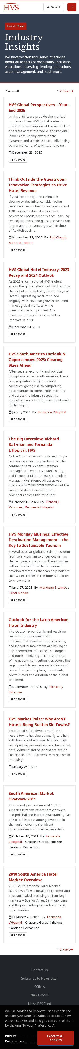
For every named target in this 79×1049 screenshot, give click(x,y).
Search (56, 7)
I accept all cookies (55, 1038)
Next (66, 91)
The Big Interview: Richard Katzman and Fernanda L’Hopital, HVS (34, 444)
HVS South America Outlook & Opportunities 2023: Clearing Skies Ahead (37, 359)
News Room (39, 995)
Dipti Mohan (18, 593)
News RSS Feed (39, 1003)
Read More (18, 160)
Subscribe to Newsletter (39, 978)
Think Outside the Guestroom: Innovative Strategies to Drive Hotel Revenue (38, 185)
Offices (39, 986)
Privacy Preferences (14, 1038)
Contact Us (39, 970)
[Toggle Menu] (71, 7)
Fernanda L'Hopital (52, 412)
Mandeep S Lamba (54, 587)
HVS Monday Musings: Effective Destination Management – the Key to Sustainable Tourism (38, 540)
